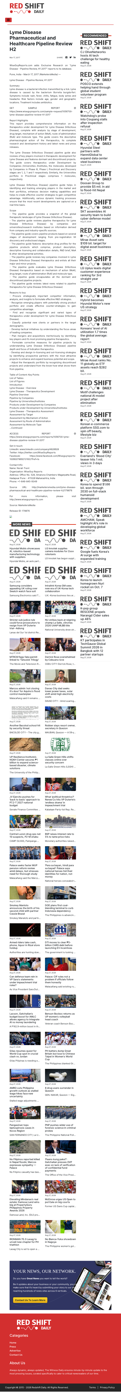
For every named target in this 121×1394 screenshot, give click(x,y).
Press (13, 1346)
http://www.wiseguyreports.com (26, 499)
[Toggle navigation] (8, 20)
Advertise (15, 1350)
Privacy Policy (107, 1387)
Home (13, 1342)
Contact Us (16, 1354)
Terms (92, 1387)
